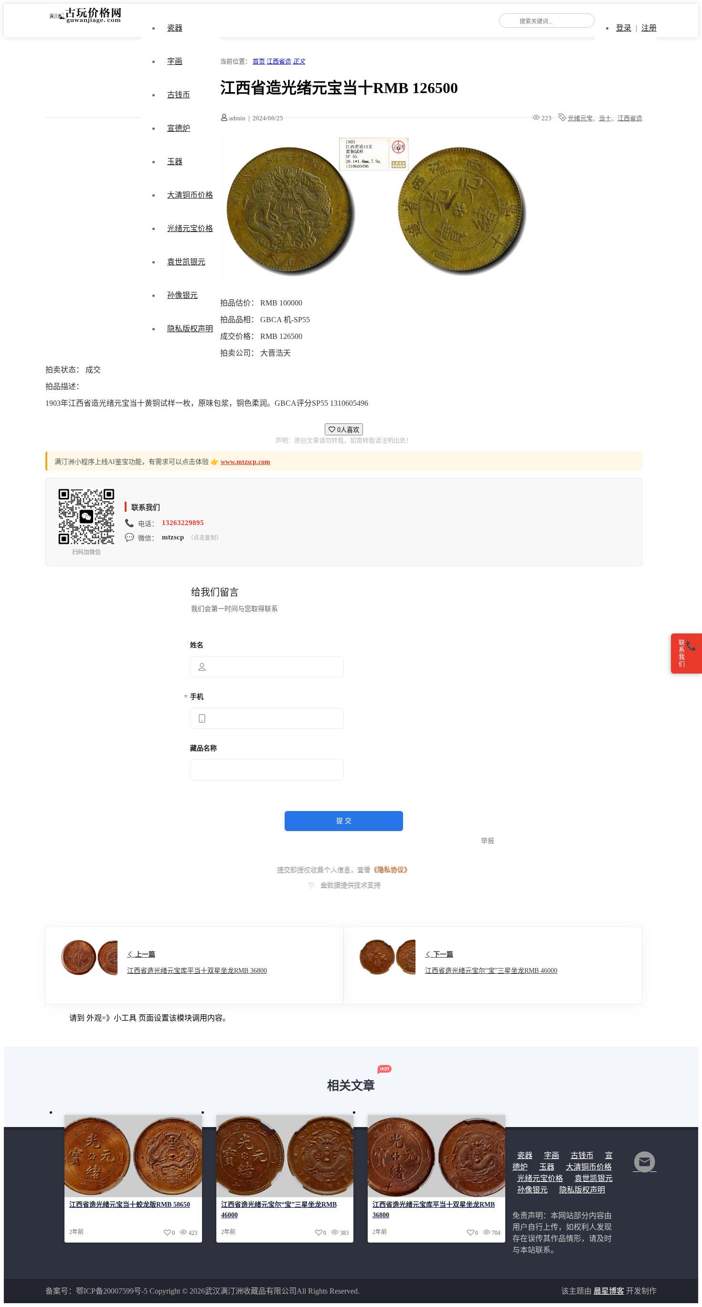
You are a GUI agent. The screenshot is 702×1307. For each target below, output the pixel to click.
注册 (649, 28)
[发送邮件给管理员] (645, 1168)
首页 (259, 61)
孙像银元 (182, 295)
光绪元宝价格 (190, 228)
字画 (174, 61)
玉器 (174, 162)
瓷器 (174, 28)
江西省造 (278, 61)
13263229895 (183, 523)
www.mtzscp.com (245, 461)
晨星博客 (609, 1291)
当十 (605, 118)
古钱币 (178, 95)
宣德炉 (178, 128)
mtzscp (173, 537)
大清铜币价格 (190, 195)
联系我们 (687, 653)
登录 (623, 28)
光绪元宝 (580, 118)
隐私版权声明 (190, 329)
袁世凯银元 (186, 262)
